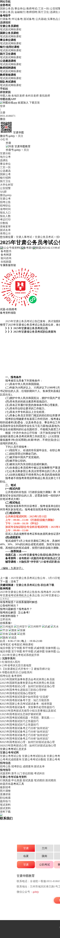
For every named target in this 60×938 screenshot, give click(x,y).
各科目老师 (32, 95)
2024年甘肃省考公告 (31, 554)
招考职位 (5, 205)
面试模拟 (50, 780)
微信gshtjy (6, 195)
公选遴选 (5, 170)
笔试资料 (5, 804)
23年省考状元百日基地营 (15, 665)
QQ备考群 (26, 247)
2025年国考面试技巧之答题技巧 (20, 721)
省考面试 (16, 644)
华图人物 (5, 95)
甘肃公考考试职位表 (34, 756)
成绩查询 (28, 766)
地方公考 (5, 156)
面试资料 (5, 808)
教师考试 (31, 8)
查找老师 (44, 95)
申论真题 (16, 780)
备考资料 (16, 675)
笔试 (2, 29)
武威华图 (39, 648)
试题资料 (5, 773)
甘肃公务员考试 (44, 237)
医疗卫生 (43, 12)
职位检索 (5, 797)
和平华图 (28, 648)
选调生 (54, 12)
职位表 (47, 554)
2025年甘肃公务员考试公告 (21, 321)
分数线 (4, 223)
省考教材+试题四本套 (31, 558)
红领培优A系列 (10, 661)
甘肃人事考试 (24, 237)
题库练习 (5, 801)
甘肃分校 (5, 153)
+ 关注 (19, 136)
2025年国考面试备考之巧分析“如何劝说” (25, 728)
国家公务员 (6, 8)
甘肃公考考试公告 (10, 756)
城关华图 (5, 648)
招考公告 (5, 202)
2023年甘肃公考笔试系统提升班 (19, 655)
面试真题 (28, 780)
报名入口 (5, 212)
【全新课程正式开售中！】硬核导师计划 (25, 668)
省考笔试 (5, 644)
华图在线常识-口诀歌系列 (16, 672)
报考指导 (5, 769)
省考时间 (5, 209)
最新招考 (5, 787)
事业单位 (19, 8)
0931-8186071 (8, 115)
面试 (8, 29)
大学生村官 (6, 184)
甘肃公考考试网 (9, 752)
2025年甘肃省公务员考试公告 (30, 328)
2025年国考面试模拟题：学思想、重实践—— (28, 717)
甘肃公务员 (6, 12)
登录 (2, 106)
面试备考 (29, 19)
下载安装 (34, 102)
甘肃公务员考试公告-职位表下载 (35, 585)
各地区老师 (18, 95)
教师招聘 (31, 12)
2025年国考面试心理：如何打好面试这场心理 (28, 686)
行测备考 (5, 19)
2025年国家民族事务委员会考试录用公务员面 (28, 679)
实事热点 (52, 19)
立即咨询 (5, 619)
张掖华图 (50, 648)
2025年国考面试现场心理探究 (18, 693)
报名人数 (5, 216)
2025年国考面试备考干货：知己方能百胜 (25, 700)
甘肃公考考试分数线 (34, 759)
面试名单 (5, 230)
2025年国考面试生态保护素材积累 (21, 714)
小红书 (4, 139)
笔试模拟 (39, 780)
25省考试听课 (49, 561)
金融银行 (19, 12)
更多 (24, 749)
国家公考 (5, 174)
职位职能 (28, 773)
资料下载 (5, 811)
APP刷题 (36, 247)
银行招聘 (5, 177)
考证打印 (5, 219)
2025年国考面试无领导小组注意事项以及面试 (29, 710)
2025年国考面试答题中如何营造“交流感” (25, 696)
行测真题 (5, 780)
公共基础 (41, 19)
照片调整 (5, 790)
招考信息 (5, 675)
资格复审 (5, 226)
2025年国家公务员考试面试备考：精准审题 (26, 703)
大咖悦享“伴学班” (29, 561)
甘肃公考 (5, 198)
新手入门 (16, 773)
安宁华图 (16, 648)
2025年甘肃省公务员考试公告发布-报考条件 (26, 592)
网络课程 (16, 29)
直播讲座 (5, 794)
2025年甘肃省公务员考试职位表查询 (34, 331)
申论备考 (17, 19)
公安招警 (5, 188)
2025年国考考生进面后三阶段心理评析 (24, 689)
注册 (2, 112)
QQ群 (3, 191)
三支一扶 (43, 8)
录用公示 (5, 233)
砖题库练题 (6, 783)
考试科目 (39, 773)
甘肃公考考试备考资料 (13, 776)
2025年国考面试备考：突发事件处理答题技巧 (28, 707)
